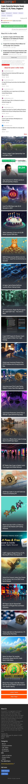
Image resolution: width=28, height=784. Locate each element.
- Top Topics (4, 747)
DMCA (4, 759)
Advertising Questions (7, 763)
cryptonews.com (8, 71)
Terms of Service (7, 755)
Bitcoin (4, 744)
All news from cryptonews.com (19, 29)
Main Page (14, 697)
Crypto (4, 15)
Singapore (9, 13)
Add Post (4, 774)
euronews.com (8, 125)
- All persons (4, 749)
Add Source (5, 771)
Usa (3, 13)
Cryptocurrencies (7, 745)
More (25, 134)
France (21, 13)
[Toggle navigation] (25, 1)
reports (10, 15)
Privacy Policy (6, 757)
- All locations (5, 751)
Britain (15, 13)
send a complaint (5, 64)
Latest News (14, 692)
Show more (14, 57)
